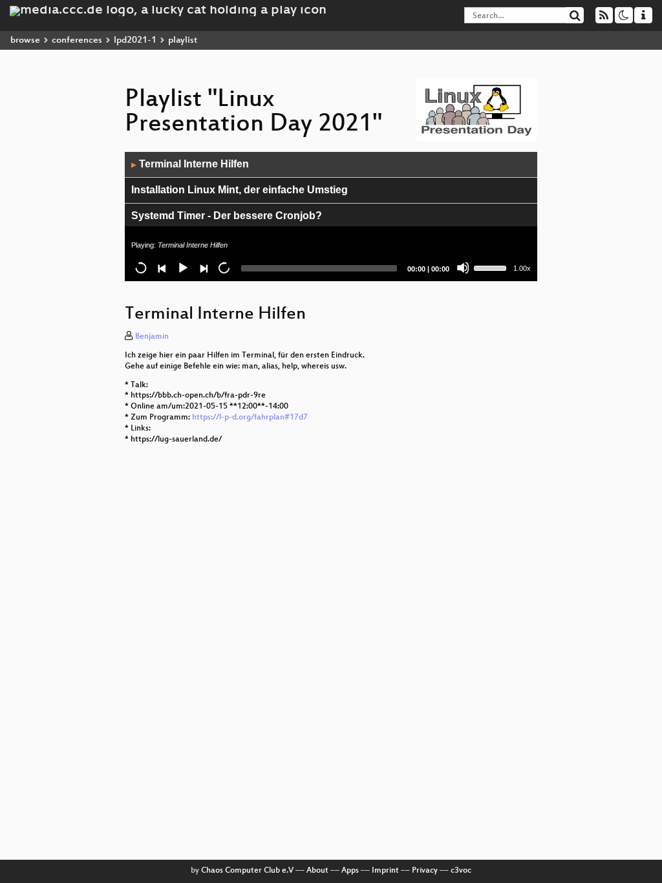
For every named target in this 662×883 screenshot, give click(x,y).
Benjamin (152, 336)
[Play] (182, 267)
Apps (350, 870)
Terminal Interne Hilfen (190, 163)
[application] (331, 216)
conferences (77, 40)
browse (25, 40)
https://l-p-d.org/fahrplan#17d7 (250, 417)
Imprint (385, 870)
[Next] (203, 267)
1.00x (522, 268)
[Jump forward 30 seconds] (224, 267)
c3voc (461, 870)
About (317, 870)
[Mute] (463, 267)
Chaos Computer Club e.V (247, 870)
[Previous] (161, 267)
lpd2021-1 (135, 40)
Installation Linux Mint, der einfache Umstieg (239, 189)
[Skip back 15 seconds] (141, 267)
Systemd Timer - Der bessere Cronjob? (226, 215)
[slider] (492, 267)
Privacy (425, 870)
